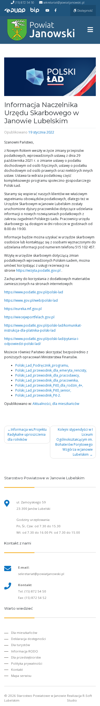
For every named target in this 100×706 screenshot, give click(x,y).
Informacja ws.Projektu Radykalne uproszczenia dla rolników (27, 434)
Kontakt (17, 669)
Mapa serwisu (21, 676)
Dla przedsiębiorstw (26, 657)
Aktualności (41, 403)
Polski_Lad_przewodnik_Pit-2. (38, 395)
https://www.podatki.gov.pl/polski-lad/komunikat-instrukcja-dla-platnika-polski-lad (43, 328)
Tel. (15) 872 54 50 (32, 591)
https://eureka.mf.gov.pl (23, 308)
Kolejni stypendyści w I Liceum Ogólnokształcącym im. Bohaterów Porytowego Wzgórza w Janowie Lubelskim (74, 442)
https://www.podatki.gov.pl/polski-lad (33, 292)
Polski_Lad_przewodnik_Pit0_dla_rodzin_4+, (49, 385)
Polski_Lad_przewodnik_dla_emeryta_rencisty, (51, 370)
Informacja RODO (24, 651)
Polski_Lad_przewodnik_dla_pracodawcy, (47, 375)
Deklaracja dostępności (28, 639)
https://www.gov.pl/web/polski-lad (31, 300)
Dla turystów (20, 645)
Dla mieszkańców (24, 633)
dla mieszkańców (65, 403)
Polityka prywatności (26, 663)
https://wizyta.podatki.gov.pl (38, 270)
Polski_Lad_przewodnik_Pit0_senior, (43, 390)
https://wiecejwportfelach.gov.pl (29, 317)
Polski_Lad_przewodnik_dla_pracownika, (47, 380)
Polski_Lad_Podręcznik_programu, (42, 365)
